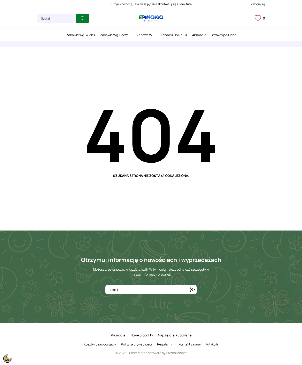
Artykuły (212, 344)
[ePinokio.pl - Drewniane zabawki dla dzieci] (151, 18)
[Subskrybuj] (192, 290)
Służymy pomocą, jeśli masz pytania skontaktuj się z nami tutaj (151, 4)
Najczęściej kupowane (174, 335)
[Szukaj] (82, 18)
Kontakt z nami (190, 344)
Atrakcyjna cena (223, 35)
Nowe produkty (141, 335)
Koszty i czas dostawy (100, 344)
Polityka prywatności (136, 344)
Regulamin (165, 344)
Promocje (118, 335)
